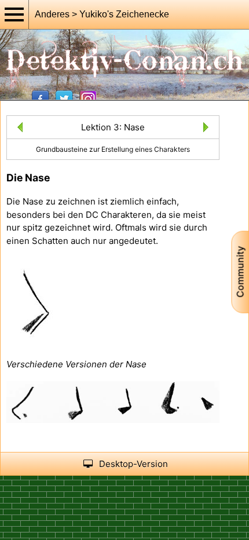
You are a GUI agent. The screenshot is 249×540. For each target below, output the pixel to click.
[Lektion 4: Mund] (208, 128)
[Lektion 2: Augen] (18, 128)
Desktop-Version (133, 463)
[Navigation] (14, 14)
